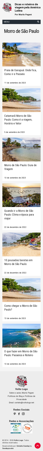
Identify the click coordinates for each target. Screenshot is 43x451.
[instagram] (23, 414)
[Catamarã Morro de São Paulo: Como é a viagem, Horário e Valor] (21, 100)
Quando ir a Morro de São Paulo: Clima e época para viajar (19, 214)
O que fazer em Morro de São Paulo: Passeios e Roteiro (20, 353)
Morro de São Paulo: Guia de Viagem (20, 167)
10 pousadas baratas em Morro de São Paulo (18, 262)
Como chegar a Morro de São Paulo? (20, 307)
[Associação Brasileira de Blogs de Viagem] (27, 428)
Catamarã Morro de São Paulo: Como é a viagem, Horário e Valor (18, 119)
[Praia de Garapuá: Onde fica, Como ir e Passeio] (21, 54)
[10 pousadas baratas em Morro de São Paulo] (21, 244)
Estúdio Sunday (23, 446)
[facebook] (19, 414)
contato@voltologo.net (24, 402)
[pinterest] (15, 414)
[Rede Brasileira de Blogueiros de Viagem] (16, 428)
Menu (7, 22)
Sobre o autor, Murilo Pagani (21, 393)
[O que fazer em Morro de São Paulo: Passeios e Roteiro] (21, 336)
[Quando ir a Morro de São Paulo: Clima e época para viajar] (21, 195)
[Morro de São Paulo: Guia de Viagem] (21, 149)
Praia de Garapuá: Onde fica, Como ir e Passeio (20, 72)
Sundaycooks (8, 448)
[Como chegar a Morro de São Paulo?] (21, 290)
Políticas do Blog (15, 396)
